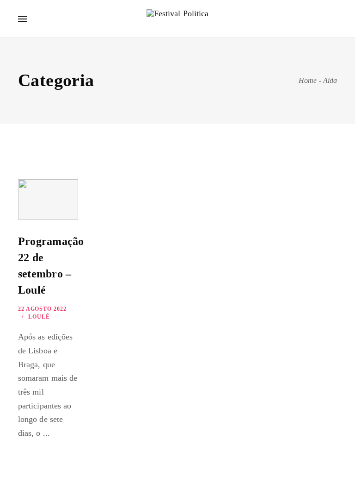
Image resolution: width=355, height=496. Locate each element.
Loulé (39, 317)
